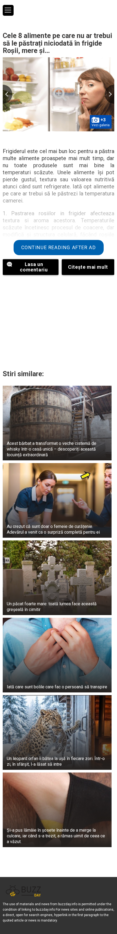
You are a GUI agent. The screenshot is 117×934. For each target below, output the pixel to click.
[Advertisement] (58, 321)
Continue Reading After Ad (58, 247)
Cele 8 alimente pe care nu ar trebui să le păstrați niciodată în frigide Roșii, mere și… (57, 43)
